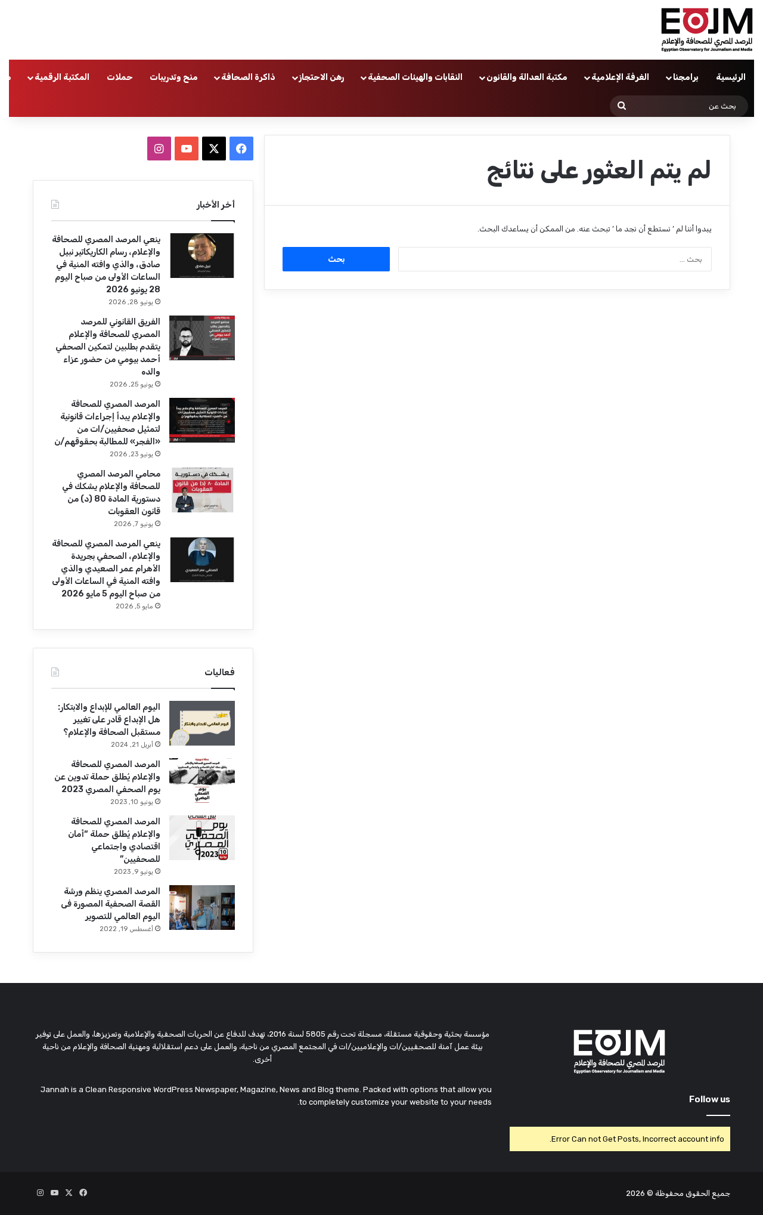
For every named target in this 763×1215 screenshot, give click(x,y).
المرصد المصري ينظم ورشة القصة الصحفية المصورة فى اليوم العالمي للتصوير (110, 904)
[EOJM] (707, 30)
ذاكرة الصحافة (248, 77)
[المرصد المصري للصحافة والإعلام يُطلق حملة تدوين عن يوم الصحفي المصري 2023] (202, 780)
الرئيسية (731, 77)
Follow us (709, 1099)
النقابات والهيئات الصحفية (415, 77)
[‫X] (214, 148)
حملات (120, 77)
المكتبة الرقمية (62, 77)
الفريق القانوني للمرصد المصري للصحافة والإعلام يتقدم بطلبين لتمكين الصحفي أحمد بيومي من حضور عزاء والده (107, 347)
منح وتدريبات (174, 77)
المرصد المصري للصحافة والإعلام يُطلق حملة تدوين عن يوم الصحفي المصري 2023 (107, 776)
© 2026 (639, 1193)
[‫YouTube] (186, 148)
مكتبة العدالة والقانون (526, 77)
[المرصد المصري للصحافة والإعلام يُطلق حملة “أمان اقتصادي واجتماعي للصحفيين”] (202, 837)
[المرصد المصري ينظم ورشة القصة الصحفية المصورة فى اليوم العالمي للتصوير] (202, 907)
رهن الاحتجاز (321, 77)
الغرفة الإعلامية (620, 77)
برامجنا (686, 77)
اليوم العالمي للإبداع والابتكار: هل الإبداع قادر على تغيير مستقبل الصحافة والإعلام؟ (109, 719)
